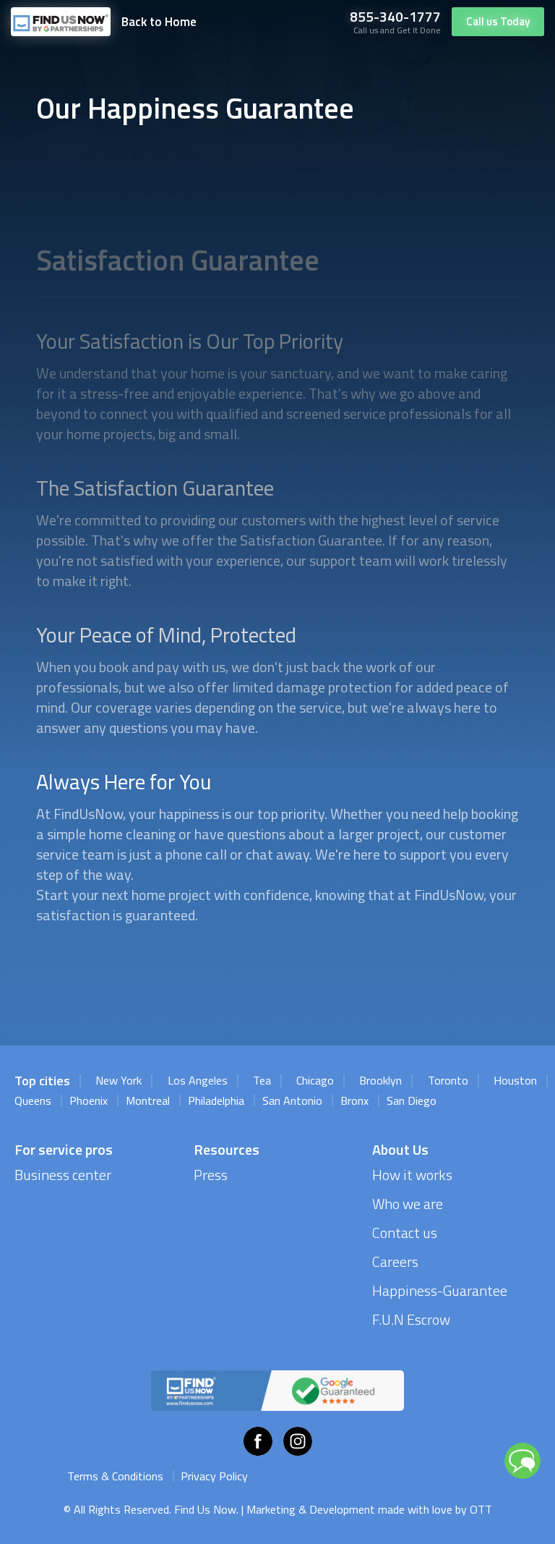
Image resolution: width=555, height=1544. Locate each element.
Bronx (354, 1100)
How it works (412, 1174)
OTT (481, 1509)
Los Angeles (198, 1080)
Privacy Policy (214, 1476)
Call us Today (498, 21)
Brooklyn (380, 1080)
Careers (395, 1261)
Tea (262, 1080)
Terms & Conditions (115, 1476)
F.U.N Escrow (411, 1319)
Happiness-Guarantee (439, 1290)
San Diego (411, 1100)
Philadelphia (216, 1100)
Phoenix (88, 1100)
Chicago (315, 1080)
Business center (62, 1174)
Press (211, 1174)
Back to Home (159, 21)
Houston (515, 1080)
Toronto (448, 1080)
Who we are (407, 1203)
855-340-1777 (395, 16)
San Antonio (292, 1100)
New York (118, 1080)
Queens (32, 1100)
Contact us (404, 1232)
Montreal (148, 1100)
